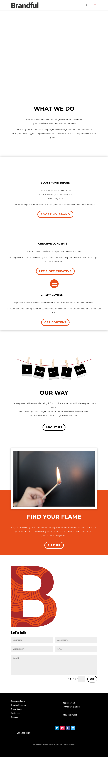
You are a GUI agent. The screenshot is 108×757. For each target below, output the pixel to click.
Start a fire (23, 76)
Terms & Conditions (69, 744)
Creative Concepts (18, 705)
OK (92, 679)
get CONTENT (55, 322)
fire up (54, 545)
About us (54, 427)
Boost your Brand (18, 701)
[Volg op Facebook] (68, 728)
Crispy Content (17, 709)
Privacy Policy (58, 744)
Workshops (15, 713)
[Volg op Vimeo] (73, 728)
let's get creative (55, 271)
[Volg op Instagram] (62, 728)
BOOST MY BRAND (55, 214)
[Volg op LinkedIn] (57, 728)
